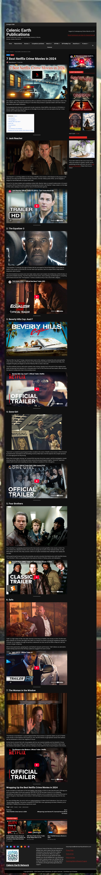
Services (26, 43)
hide (15, 116)
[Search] (92, 45)
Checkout (49, 47)
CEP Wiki (56, 43)
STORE (77, 133)
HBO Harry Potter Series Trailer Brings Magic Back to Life (37, 827)
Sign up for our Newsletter (78, 137)
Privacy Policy (69, 850)
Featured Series (18, 43)
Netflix (8, 55)
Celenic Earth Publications (18, 32)
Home (10, 43)
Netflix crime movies (36, 790)
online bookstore (35, 800)
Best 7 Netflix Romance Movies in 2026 (57, 827)
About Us (48, 43)
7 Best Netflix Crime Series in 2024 (16, 810)
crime (20, 807)
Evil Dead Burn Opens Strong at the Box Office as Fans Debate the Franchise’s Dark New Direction (16, 827)
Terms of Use (69, 854)
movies (16, 807)
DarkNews (67, 871)
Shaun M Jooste (12, 62)
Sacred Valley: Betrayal (13, 802)
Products (84, 43)
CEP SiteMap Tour (66, 43)
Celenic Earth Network (17, 865)
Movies (12, 55)
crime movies (25, 807)
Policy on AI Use (70, 857)
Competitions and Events (38, 43)
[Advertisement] (44, 10)
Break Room (76, 43)
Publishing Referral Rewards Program (76, 861)
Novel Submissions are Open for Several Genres (81, 35)
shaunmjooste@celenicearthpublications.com (78, 846)
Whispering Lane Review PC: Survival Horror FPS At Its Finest (52, 811)
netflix (11, 807)
